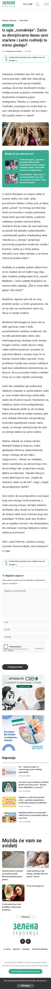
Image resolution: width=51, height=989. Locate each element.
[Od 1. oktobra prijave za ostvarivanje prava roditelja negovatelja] (9, 771)
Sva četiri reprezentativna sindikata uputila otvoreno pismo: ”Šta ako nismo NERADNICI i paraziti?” (33, 784)
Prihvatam (25, 986)
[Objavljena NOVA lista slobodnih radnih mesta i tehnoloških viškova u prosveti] (9, 817)
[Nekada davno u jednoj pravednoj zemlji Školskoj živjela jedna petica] (13, 859)
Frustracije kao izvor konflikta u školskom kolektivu (11, 907)
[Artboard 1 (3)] (23, 692)
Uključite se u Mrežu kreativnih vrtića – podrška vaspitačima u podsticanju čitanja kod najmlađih (32, 800)
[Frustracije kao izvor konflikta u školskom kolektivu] (13, 892)
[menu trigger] (45, 4)
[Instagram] (28, 941)
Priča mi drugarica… (35, 886)
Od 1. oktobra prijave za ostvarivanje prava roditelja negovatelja (30, 769)
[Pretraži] (37, 4)
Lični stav (8, 25)
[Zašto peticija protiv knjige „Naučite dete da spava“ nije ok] (37, 859)
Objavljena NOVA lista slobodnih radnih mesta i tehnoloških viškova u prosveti (33, 815)
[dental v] (23, 733)
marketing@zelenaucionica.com (25, 971)
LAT (30, 4)
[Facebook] (22, 941)
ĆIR (24, 4)
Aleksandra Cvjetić (14, 51)
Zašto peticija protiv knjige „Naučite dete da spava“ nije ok (37, 874)
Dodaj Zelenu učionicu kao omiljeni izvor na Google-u (27, 59)
